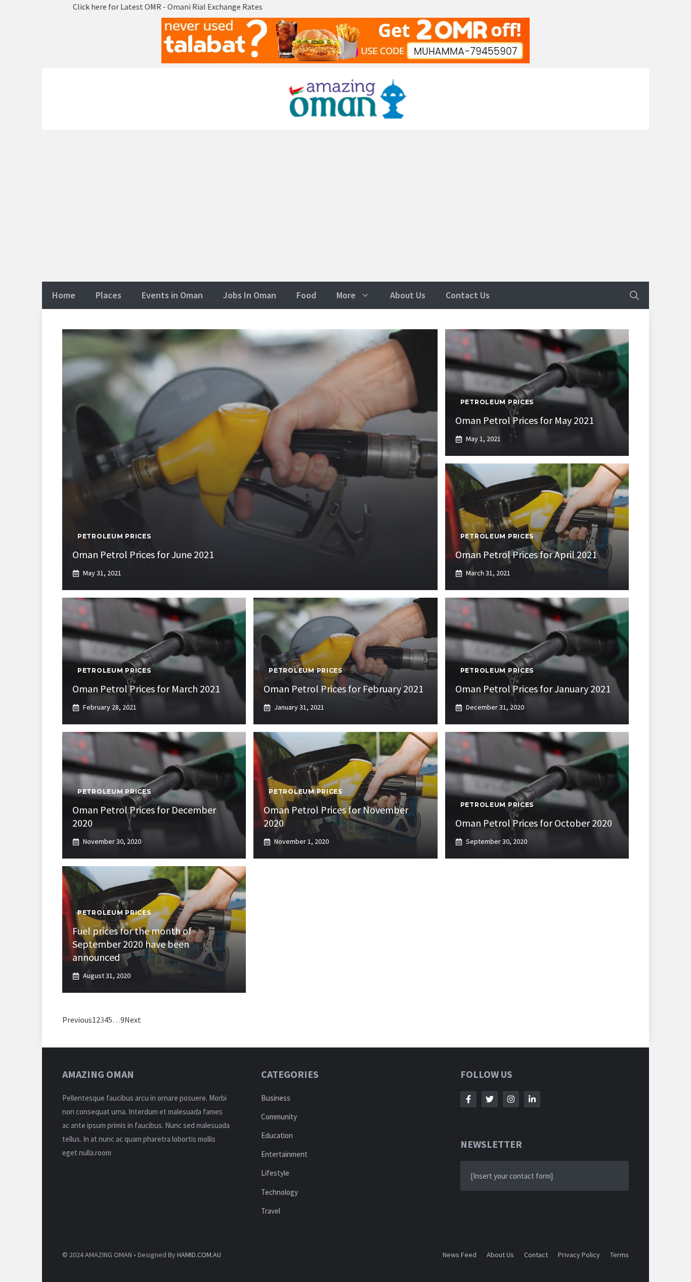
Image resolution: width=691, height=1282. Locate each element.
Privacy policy (579, 1254)
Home (63, 295)
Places (108, 295)
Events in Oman (172, 295)
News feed (460, 1254)
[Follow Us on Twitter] (490, 1099)
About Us (407, 295)
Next (132, 1020)
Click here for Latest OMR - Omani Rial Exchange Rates (114, 7)
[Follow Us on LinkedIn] (532, 1099)
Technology (279, 1192)
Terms (619, 1254)
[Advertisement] (345, 206)
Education (277, 1135)
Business (275, 1098)
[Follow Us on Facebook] (468, 1099)
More (346, 295)
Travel (270, 1211)
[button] (634, 295)
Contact (536, 1254)
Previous (77, 1020)
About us (500, 1254)
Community (279, 1116)
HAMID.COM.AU (199, 1254)
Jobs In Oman (249, 295)
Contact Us (468, 295)
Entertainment (284, 1154)
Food (306, 295)
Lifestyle (275, 1173)
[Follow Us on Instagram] (511, 1099)
